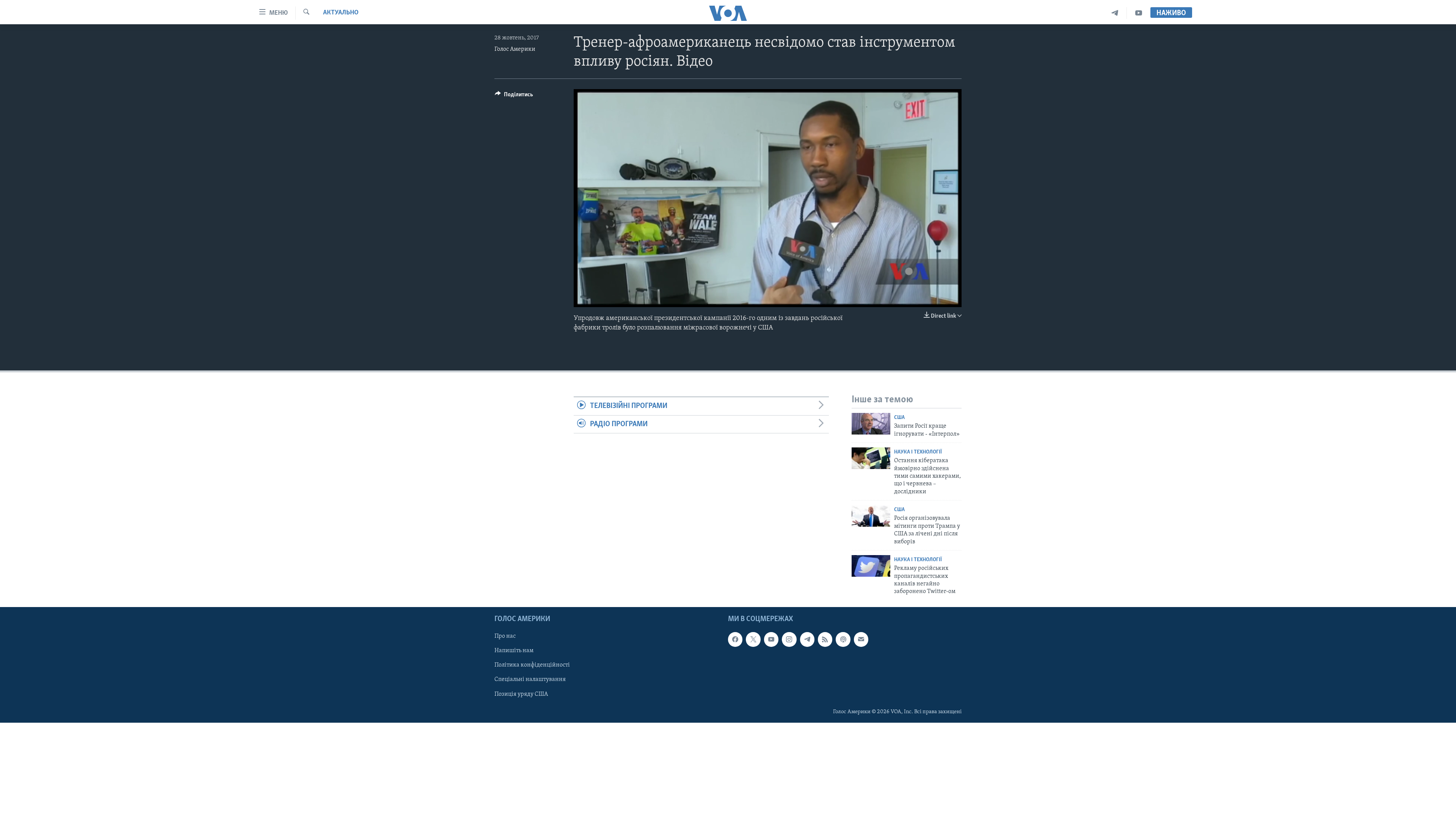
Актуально (341, 12)
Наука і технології (918, 452)
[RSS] (825, 639)
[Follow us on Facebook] (735, 639)
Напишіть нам (513, 651)
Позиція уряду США (521, 694)
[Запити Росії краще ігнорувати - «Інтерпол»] (871, 424)
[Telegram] (1115, 13)
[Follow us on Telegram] (807, 639)
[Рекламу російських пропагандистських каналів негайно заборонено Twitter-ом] (871, 566)
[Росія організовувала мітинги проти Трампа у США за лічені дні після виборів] (871, 516)
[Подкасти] (843, 639)
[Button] (514, 96)
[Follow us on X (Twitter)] (753, 639)
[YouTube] (1138, 13)
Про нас (505, 636)
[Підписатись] (861, 639)
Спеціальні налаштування (530, 679)
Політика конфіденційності (532, 665)
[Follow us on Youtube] (771, 639)
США (899, 417)
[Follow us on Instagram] (789, 639)
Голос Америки (514, 49)
